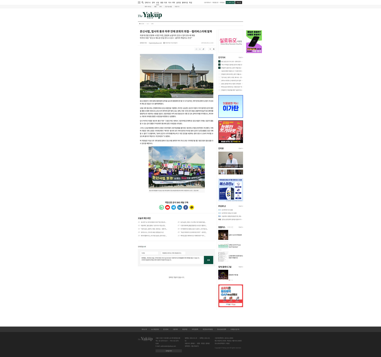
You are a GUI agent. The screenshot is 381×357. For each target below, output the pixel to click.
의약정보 (222, 2)
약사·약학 (171, 2)
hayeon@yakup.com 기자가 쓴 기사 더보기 (163, 43)
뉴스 (148, 24)
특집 (190, 2)
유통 (155, 6)
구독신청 (238, 2)
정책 (153, 2)
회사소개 (144, 329)
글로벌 (178, 2)
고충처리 (175, 329)
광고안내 (165, 329)
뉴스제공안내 (155, 329)
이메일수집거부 (234, 329)
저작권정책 (195, 329)
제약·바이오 (148, 6)
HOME (142, 24)
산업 (157, 2)
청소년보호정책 (221, 329)
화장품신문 (215, 2)
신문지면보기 (207, 2)
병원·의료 (163, 2)
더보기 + (241, 57)
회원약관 (184, 329)
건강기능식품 (168, 6)
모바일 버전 (169, 351)
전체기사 (148, 2)
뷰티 (160, 6)
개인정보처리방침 (208, 329)
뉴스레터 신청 (230, 2)
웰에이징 (185, 2)
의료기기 (177, 6)
